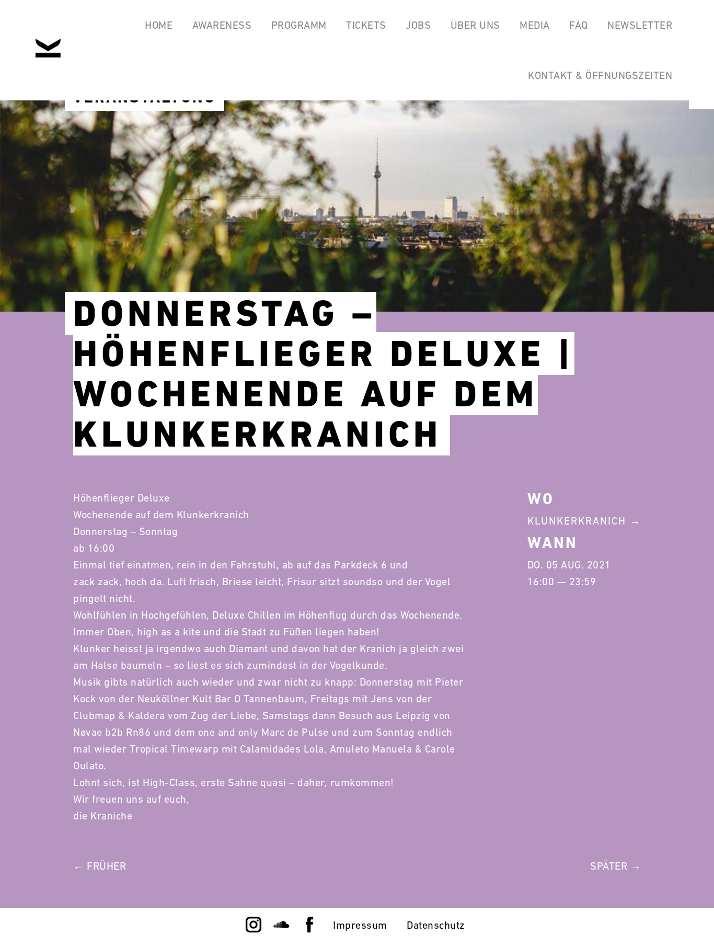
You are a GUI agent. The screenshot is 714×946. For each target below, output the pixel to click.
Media (535, 25)
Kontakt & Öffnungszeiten (600, 75)
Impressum (360, 925)
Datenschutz (436, 925)
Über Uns (475, 25)
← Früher (99, 866)
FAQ (578, 25)
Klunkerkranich (576, 521)
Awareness (222, 25)
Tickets (366, 25)
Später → (615, 866)
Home (158, 25)
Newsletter (639, 25)
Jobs (418, 25)
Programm (299, 25)
